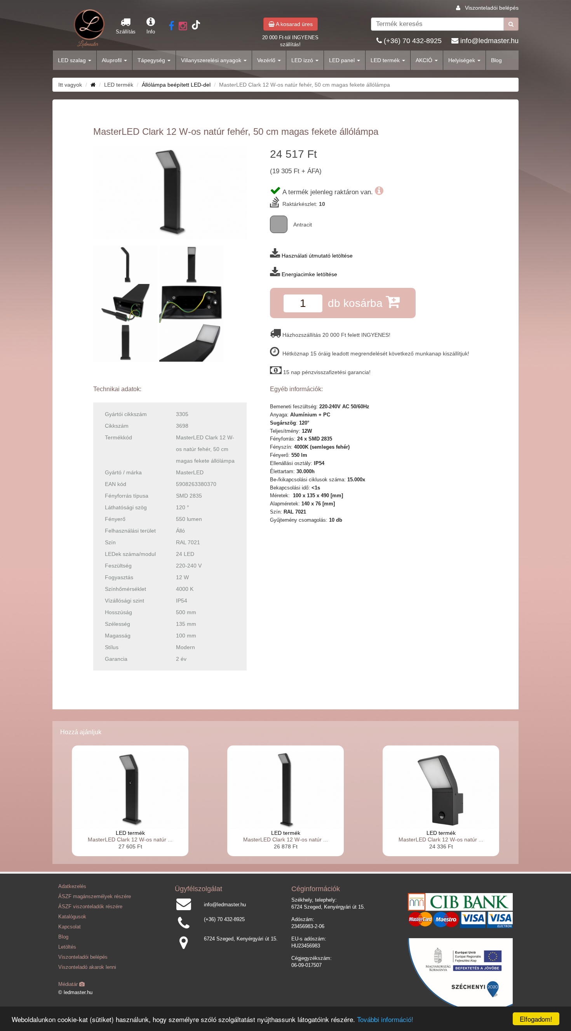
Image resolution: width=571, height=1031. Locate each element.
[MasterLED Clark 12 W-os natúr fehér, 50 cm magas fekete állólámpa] (170, 192)
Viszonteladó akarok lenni (87, 967)
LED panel (342, 60)
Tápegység (152, 60)
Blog (496, 60)
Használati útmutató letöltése (317, 256)
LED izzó (303, 60)
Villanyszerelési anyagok (212, 60)
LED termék (386, 60)
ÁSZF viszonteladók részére (90, 906)
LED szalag (72, 60)
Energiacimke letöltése (309, 274)
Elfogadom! (536, 1019)
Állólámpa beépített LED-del (176, 85)
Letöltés (67, 947)
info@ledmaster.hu (489, 41)
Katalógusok (72, 917)
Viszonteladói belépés (492, 8)
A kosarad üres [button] (294, 24)
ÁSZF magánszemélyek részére (94, 896)
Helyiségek (462, 60)
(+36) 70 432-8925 (413, 41)
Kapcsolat (69, 927)
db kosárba (357, 303)
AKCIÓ (425, 60)
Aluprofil (112, 60)
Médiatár (68, 984)
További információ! (385, 1019)
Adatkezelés (72, 886)
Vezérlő (267, 60)
